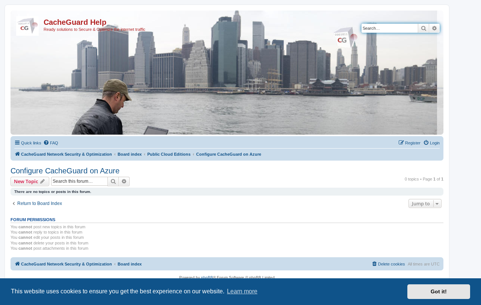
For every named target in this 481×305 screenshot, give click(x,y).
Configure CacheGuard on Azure (65, 171)
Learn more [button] (242, 291)
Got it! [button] (439, 291)
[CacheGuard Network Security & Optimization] (28, 24)
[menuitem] (50, 142)
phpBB (207, 277)
